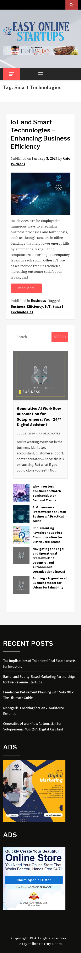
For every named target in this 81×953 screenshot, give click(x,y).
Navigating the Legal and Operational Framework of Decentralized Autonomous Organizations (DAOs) (49, 560)
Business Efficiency (27, 306)
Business (38, 301)
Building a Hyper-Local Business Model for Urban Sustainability (50, 582)
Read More (26, 288)
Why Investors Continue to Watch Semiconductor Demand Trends (47, 493)
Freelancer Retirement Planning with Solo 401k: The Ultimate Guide (38, 695)
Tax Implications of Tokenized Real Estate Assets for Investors (39, 663)
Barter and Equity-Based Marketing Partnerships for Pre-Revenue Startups (39, 679)
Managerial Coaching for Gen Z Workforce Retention (33, 711)
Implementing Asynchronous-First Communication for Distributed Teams (47, 535)
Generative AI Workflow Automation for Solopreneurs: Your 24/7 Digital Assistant (39, 416)
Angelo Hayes (50, 433)
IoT (48, 306)
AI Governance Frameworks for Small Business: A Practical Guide (49, 514)
